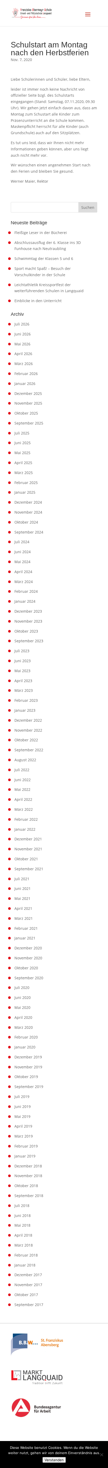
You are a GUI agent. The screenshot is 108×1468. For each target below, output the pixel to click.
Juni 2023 (22, 660)
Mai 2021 (22, 898)
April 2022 (23, 799)
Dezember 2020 (28, 947)
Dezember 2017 (28, 1274)
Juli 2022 (21, 769)
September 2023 (28, 640)
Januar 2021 (24, 938)
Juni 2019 (22, 1106)
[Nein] (101, 1454)
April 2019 (23, 1126)
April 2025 (23, 462)
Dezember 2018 (28, 1165)
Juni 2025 (22, 442)
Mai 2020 (22, 1007)
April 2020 (23, 1017)
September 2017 (28, 1304)
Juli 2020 (21, 987)
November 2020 (28, 957)
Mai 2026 (22, 343)
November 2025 (28, 403)
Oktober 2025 (26, 413)
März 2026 (23, 363)
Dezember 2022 (28, 720)
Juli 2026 (21, 324)
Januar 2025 (24, 492)
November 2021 (28, 848)
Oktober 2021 (26, 858)
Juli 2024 (21, 541)
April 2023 (23, 680)
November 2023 (28, 621)
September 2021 (28, 868)
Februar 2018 (26, 1255)
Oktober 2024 (26, 522)
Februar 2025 (26, 482)
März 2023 (23, 690)
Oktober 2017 (26, 1294)
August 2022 (25, 759)
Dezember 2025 (28, 393)
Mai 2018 (22, 1225)
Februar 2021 (26, 928)
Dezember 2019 (28, 1056)
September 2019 (28, 1086)
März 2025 (23, 472)
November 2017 (28, 1284)
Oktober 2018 (26, 1185)
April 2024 (23, 571)
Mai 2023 (22, 670)
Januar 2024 (24, 601)
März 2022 (23, 809)
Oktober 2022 (26, 739)
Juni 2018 (22, 1215)
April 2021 (23, 908)
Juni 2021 (22, 888)
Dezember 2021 (28, 838)
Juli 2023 (21, 650)
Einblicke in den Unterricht (38, 300)
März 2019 (23, 1136)
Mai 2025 (22, 452)
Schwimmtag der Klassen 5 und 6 (43, 258)
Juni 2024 (22, 551)
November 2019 (28, 1066)
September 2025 (28, 423)
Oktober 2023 (26, 631)
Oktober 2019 (26, 1076)
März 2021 (23, 918)
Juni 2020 (22, 997)
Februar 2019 (26, 1146)
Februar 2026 (26, 373)
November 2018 (28, 1175)
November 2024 (28, 512)
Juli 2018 (21, 1205)
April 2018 (23, 1235)
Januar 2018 (24, 1265)
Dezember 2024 (28, 502)
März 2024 (23, 581)
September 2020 (28, 977)
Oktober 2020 (26, 967)
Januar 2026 (24, 383)
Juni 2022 (22, 779)
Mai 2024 (22, 561)
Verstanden (54, 1460)
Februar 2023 (26, 700)
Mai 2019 (22, 1116)
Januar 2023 (24, 710)
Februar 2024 (26, 591)
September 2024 (28, 532)
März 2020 (23, 1027)
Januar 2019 (24, 1156)
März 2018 (23, 1245)
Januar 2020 (24, 1047)
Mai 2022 (22, 789)
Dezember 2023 (28, 611)
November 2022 (28, 730)
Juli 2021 (21, 878)
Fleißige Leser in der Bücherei (40, 232)
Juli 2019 (21, 1096)
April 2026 (23, 353)
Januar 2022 (24, 829)
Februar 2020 (26, 1037)
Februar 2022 (26, 819)
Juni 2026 (22, 333)
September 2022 (28, 749)
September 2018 (28, 1195)
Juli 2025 (21, 433)
